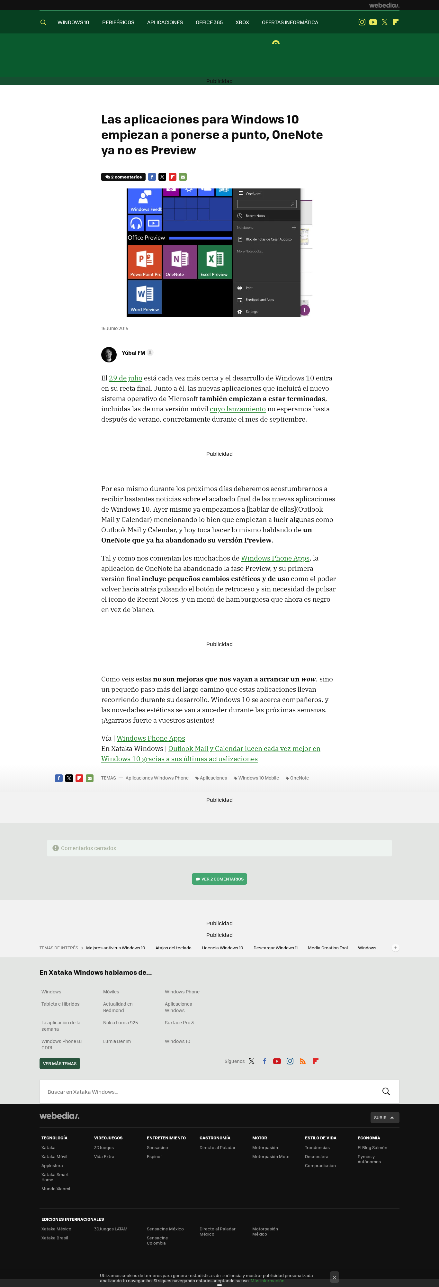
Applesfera (52, 1165)
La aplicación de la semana (60, 1025)
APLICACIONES (165, 22)
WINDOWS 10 (73, 22)
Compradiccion (320, 1165)
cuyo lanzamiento (238, 408)
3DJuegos (104, 1147)
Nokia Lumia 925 (120, 1022)
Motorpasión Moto (271, 1156)
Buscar (386, 1091)
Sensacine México (165, 1229)
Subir (380, 1117)
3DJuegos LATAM (111, 1229)
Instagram (362, 22)
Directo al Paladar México (218, 1231)
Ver (223, 879)
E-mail (183, 177)
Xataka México (56, 1229)
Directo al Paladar (218, 1147)
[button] (137, 352)
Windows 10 (177, 1041)
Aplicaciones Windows (178, 1006)
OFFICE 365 (209, 22)
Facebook (152, 177)
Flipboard (395, 22)
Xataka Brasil (54, 1238)
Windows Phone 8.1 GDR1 (62, 1044)
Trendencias (317, 1147)
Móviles (111, 991)
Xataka (48, 1147)
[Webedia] (384, 5)
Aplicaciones (213, 777)
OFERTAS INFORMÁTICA (290, 22)
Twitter (384, 22)
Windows (51, 991)
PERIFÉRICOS (118, 22)
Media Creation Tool (328, 948)
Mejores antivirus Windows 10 (116, 948)
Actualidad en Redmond (118, 1006)
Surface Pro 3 (179, 1022)
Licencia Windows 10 (223, 948)
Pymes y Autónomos (369, 1158)
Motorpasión (265, 1147)
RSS (303, 1060)
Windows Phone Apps (275, 557)
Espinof (154, 1156)
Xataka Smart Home (55, 1176)
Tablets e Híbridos (60, 1003)
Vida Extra (104, 1156)
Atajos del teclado (174, 948)
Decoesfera (316, 1156)
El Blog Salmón (372, 1147)
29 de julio (125, 377)
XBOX (242, 22)
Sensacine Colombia (157, 1240)
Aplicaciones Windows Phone (157, 777)
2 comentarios (126, 177)
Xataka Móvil (54, 1156)
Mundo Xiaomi (55, 1188)
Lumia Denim (117, 1041)
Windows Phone (182, 991)
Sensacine (157, 1147)
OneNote (299, 777)
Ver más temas (59, 1063)
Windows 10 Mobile (258, 777)
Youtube (373, 22)
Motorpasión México (265, 1231)
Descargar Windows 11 (276, 948)
